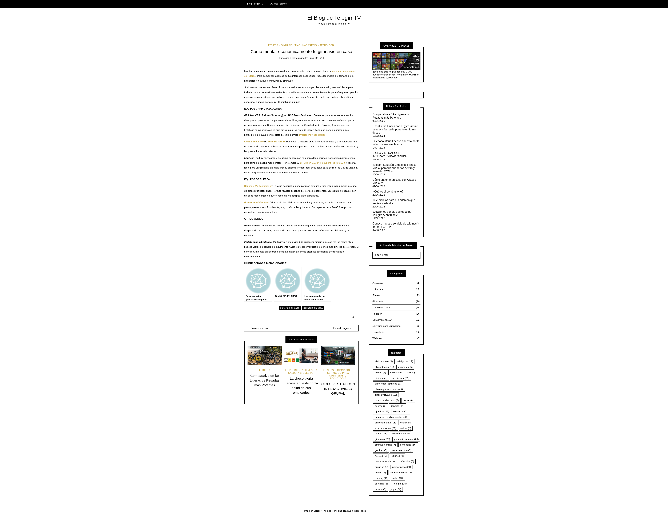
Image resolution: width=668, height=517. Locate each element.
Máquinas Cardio (306, 45)
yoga (396, 489)
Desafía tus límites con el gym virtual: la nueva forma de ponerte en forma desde (395, 129)
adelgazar (405, 361)
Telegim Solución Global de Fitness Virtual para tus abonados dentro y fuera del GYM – (394, 168)
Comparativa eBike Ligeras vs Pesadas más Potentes (265, 380)
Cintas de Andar (275, 141)
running (381, 478)
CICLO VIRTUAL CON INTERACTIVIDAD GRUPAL (338, 388)
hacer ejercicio (401, 450)
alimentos (405, 367)
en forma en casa (289, 307)
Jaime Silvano (290, 58)
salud (398, 478)
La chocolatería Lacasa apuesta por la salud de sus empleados (395, 143)
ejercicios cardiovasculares (391, 417)
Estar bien (292, 370)
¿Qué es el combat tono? (387, 191)
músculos (407, 461)
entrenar (406, 422)
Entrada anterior (259, 328)
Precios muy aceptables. (312, 134)
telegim (400, 483)
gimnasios (408, 444)
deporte (397, 405)
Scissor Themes (322, 510)
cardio (412, 372)
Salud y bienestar (301, 373)
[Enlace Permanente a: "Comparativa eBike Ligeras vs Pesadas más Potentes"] (265, 355)
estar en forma (385, 428)
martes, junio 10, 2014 (312, 58)
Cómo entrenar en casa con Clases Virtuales (394, 181)
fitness (381, 433)
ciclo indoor (400, 378)
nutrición (381, 467)
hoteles (381, 455)
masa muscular (385, 461)
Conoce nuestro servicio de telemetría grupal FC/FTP (395, 225)
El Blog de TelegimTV (334, 18)
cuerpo (380, 405)
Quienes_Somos (278, 3)
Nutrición (396, 313)
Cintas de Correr (254, 141)
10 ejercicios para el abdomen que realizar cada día (393, 202)
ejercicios (400, 411)
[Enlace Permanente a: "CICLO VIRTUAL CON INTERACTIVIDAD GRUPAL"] (338, 355)
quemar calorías (401, 472)
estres (405, 428)
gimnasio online (385, 444)
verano (380, 489)
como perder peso (387, 400)
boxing (380, 372)
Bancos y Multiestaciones (258, 186)
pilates (380, 472)
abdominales (384, 361)
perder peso (401, 467)
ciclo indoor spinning (388, 383)
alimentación (384, 367)
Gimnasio (286, 45)
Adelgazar (396, 283)
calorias (396, 372)
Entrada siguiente (343, 328)
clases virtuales (386, 394)
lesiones (397, 455)
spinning (382, 483)
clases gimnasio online (389, 389)
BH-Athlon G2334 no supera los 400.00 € (322, 162)
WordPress (360, 510)
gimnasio (382, 439)
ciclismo (381, 378)
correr (408, 400)
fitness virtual (400, 433)
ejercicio (382, 411)
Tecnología (327, 45)
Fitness (273, 45)
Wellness (396, 338)
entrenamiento (385, 422)
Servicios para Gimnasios (338, 374)
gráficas (381, 450)
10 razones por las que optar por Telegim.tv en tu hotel (392, 213)
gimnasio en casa (313, 307)
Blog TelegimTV (255, 3)
